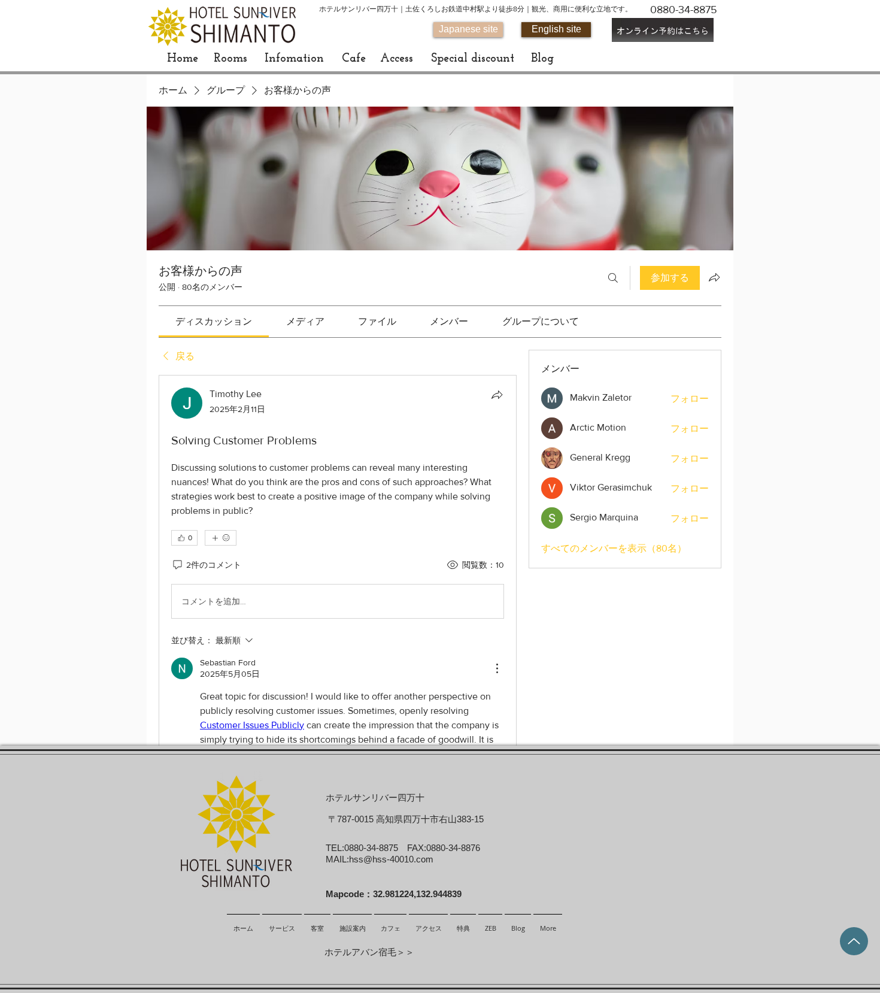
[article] (338, 612)
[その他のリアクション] (220, 538)
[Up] (854, 941)
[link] (213, 321)
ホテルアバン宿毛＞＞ (369, 952)
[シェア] (497, 394)
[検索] (613, 278)
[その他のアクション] (497, 668)
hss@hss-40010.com (391, 859)
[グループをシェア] (714, 277)
